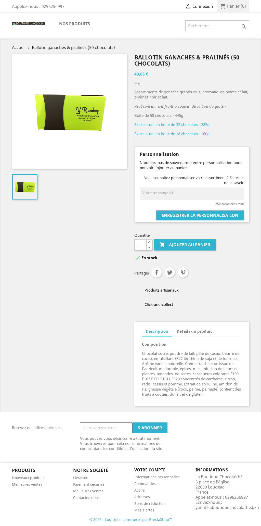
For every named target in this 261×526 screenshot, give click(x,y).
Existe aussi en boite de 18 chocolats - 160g (172, 133)
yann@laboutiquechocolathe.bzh (227, 507)
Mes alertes (144, 510)
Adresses (142, 496)
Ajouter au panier (184, 245)
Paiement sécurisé (89, 484)
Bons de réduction (150, 503)
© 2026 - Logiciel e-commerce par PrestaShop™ (130, 519)
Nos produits (74, 24)
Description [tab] (157, 331)
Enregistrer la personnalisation (200, 215)
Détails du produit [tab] (194, 331)
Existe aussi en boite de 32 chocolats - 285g (172, 124)
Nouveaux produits (28, 477)
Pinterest (183, 272)
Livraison (80, 477)
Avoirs (139, 490)
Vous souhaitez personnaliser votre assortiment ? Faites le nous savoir (194, 180)
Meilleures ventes (27, 484)
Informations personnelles (157, 476)
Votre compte (149, 470)
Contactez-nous (86, 497)
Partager (156, 272)
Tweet (170, 272)
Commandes (145, 483)
